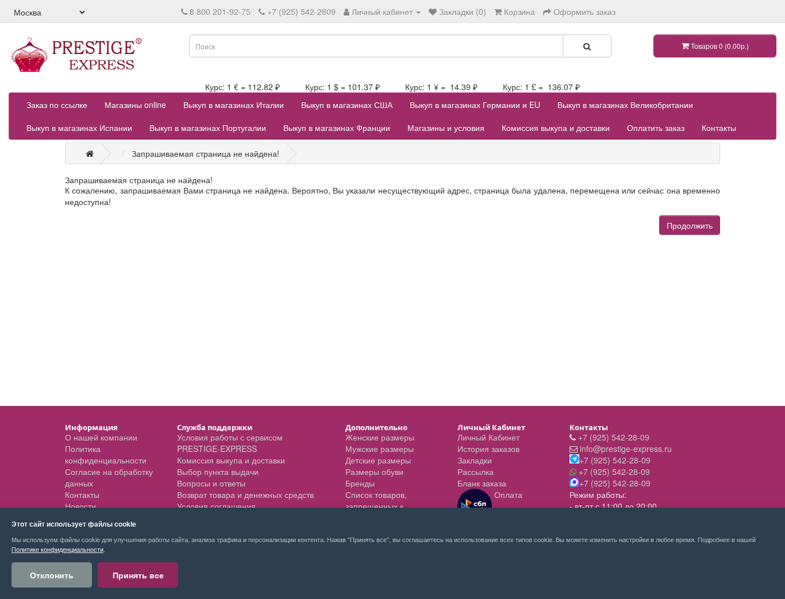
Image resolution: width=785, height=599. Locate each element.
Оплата (507, 494)
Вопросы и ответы (211, 483)
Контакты (719, 127)
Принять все (138, 575)
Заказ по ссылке (56, 104)
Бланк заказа (481, 483)
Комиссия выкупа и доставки (556, 127)
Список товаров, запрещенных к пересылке (376, 506)
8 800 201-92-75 (220, 11)
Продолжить (690, 225)
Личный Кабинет (488, 437)
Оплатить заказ (655, 127)
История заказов (488, 448)
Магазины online (135, 104)
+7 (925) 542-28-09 (613, 437)
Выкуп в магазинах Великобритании (625, 104)
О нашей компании (101, 437)
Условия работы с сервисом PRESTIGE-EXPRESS (230, 442)
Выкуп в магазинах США (346, 104)
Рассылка (475, 471)
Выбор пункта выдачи (218, 471)
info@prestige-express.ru (626, 448)
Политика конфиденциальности (106, 454)
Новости (80, 506)
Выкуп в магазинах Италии (233, 104)
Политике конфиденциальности (57, 549)
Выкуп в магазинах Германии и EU (475, 104)
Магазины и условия (445, 127)
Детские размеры (378, 460)
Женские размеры (379, 437)
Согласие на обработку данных (109, 477)
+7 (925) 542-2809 (301, 11)
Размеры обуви (374, 471)
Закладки (474, 460)
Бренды (360, 483)
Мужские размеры (379, 448)
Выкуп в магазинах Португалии (207, 127)
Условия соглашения (216, 506)
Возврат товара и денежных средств (245, 494)
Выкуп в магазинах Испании (79, 127)
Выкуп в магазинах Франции (336, 127)
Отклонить (52, 575)
